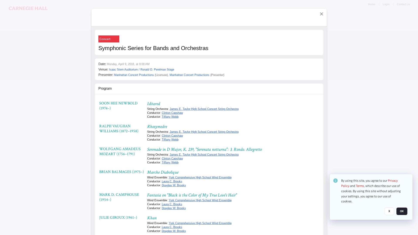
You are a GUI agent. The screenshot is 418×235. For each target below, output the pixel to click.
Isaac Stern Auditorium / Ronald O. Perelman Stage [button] (141, 69)
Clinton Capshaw (172, 112)
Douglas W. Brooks (174, 185)
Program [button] (105, 88)
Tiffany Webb (170, 116)
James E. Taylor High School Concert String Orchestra (204, 109)
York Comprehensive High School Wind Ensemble (200, 177)
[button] (321, 14)
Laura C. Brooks (172, 181)
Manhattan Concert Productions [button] (134, 75)
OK (402, 211)
